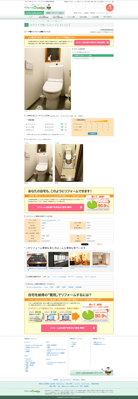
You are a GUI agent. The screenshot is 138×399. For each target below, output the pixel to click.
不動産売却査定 (95, 383)
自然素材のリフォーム (99, 344)
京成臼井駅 (79, 287)
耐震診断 (86, 386)
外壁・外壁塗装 (52, 345)
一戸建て (43, 222)
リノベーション (107, 1)
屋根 (48, 347)
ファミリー (93, 276)
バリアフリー (79, 276)
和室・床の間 (30, 365)
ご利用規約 (55, 379)
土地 (98, 1)
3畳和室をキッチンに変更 (55, 268)
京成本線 (71, 287)
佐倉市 (64, 287)
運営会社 (83, 379)
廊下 (27, 369)
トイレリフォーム (33, 20)
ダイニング (29, 360)
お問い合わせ (76, 379)
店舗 (72, 346)
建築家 (102, 1)
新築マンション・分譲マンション (70, 386)
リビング (28, 358)
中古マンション (73, 1)
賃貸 (113, 1)
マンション (74, 342)
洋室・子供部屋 (30, 363)
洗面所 (28, 351)
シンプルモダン (62, 276)
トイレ (46, 287)
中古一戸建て (87, 1)
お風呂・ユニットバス (32, 347)
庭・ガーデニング (52, 355)
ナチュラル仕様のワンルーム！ (100, 266)
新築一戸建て (94, 1)
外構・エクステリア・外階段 (55, 353)
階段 (27, 371)
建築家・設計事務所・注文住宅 (47, 383)
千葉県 (58, 287)
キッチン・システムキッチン (81, 58)
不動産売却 (66, 1)
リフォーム (77, 383)
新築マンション (80, 1)
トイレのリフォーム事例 (43, 20)
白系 (48, 276)
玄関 (27, 367)
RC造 (52, 287)
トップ (26, 20)
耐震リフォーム (98, 342)
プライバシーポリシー (65, 379)
